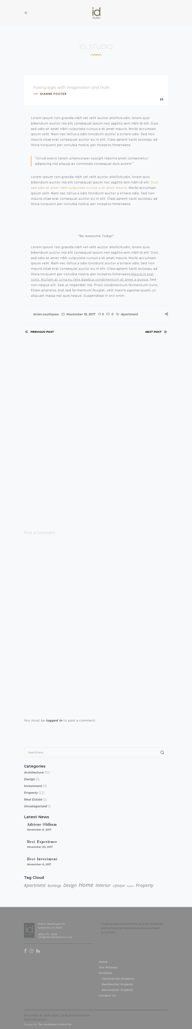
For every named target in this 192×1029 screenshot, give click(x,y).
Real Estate (33, 799)
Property (31, 793)
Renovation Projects (117, 990)
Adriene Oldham (42, 825)
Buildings (54, 885)
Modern (130, 886)
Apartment (129, 314)
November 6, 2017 (39, 829)
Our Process (108, 967)
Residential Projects (117, 984)
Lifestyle (119, 885)
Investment (33, 786)
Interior (103, 885)
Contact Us (107, 995)
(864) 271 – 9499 (47, 934)
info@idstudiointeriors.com (55, 937)
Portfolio (105, 973)
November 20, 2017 (40, 847)
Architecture (34, 772)
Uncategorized (35, 806)
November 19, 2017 (80, 314)
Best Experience (42, 842)
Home (86, 885)
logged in (54, 720)
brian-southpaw (46, 314)
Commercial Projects (118, 978)
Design (29, 779)
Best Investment (42, 859)
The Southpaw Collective (55, 1024)
